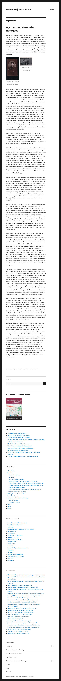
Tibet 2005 (11, 552)
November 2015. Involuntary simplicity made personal (23, 627)
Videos (9, 504)
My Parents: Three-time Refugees (18, 450)
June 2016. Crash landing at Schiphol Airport (21, 612)
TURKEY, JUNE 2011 (13, 537)
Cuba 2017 (10, 527)
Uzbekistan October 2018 (15, 525)
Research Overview (14, 475)
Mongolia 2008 (12, 541)
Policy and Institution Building (17, 491)
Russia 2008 (11, 543)
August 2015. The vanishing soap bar (18, 633)
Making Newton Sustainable (16, 494)
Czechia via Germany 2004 (15, 554)
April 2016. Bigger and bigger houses (18, 616)
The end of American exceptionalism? (19, 435)
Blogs (9, 506)
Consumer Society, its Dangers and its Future (21, 448)
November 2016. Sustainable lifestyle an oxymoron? (23, 600)
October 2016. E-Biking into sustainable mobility (22, 602)
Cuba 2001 (10, 558)
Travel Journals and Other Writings (18, 498)
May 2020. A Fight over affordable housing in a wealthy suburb (26, 575)
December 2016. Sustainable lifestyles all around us (23, 598)
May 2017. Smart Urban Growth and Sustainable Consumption (26, 593)
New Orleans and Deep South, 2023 (18, 433)
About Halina (11, 471)
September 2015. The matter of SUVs (18, 631)
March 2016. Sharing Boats (15, 618)
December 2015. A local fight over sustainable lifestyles (24, 625)
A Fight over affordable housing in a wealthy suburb (23, 456)
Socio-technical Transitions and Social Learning (23, 481)
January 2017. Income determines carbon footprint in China (25, 596)
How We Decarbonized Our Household (19, 437)
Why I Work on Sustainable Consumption (20, 446)
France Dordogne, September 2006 (18, 548)
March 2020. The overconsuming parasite (20, 585)
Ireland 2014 (11, 533)
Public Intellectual (13, 496)
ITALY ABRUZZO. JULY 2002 (16, 556)
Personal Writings (19, 369)
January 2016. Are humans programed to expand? (22, 623)
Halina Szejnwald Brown (19, 9)
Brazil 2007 (11, 546)
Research (10, 473)
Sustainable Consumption (16, 479)
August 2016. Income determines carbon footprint (22, 608)
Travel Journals (13, 500)
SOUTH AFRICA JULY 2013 (15, 535)
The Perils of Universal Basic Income (18, 444)
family (26, 369)
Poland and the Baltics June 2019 (17, 523)
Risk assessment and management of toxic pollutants (25, 489)
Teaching (12, 477)
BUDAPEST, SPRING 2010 (15, 539)
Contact (10, 508)
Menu (52, 9)
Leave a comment (34, 369)
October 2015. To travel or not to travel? (19, 629)
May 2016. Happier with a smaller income (20, 614)
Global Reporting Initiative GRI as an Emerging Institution (26, 483)
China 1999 (11, 560)
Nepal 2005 (11, 550)
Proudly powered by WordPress (26, 676)
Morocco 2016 (12, 531)
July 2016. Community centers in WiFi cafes (20, 610)
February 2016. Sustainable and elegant (19, 621)
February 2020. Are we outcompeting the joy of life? (23, 587)
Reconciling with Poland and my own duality (21, 529)
